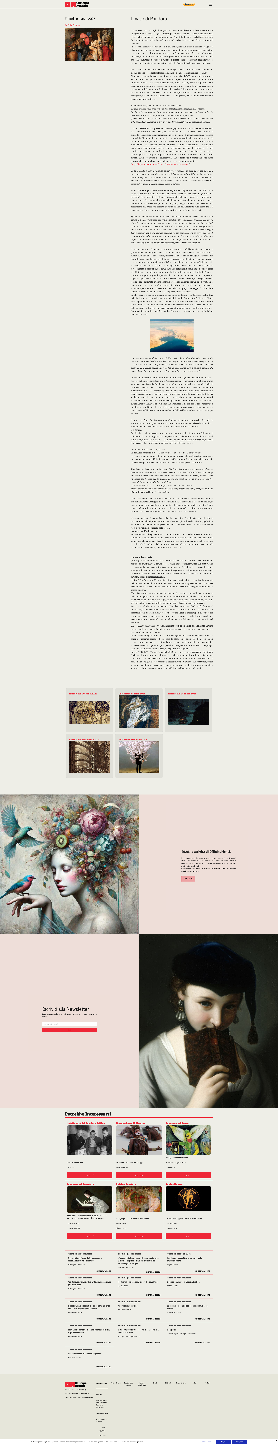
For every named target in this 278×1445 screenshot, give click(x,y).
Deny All (223, 1442)
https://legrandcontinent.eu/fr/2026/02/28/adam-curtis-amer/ (160, 164)
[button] (102, 1385)
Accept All (239, 1442)
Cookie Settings (207, 1442)
